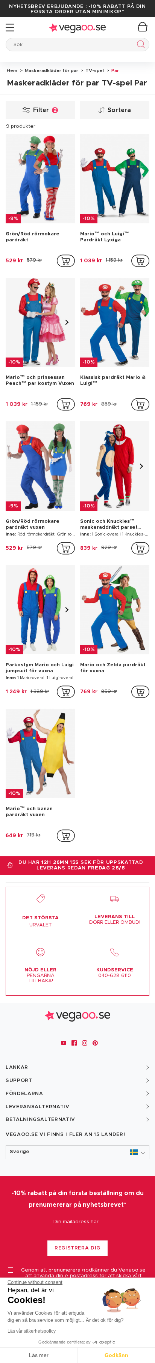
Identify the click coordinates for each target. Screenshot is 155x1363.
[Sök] (139, 45)
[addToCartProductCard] (66, 260)
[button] (77, 1152)
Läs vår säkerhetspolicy (32, 1331)
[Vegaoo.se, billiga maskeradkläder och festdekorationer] (77, 27)
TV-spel (94, 70)
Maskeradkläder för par (51, 70)
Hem (12, 70)
